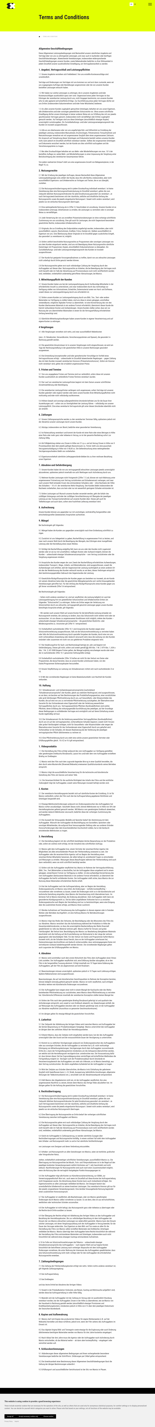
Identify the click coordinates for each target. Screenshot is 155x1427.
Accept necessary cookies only (28, 1416)
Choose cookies (48, 1416)
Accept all (10, 1416)
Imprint (17, 1421)
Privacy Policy (8, 1421)
